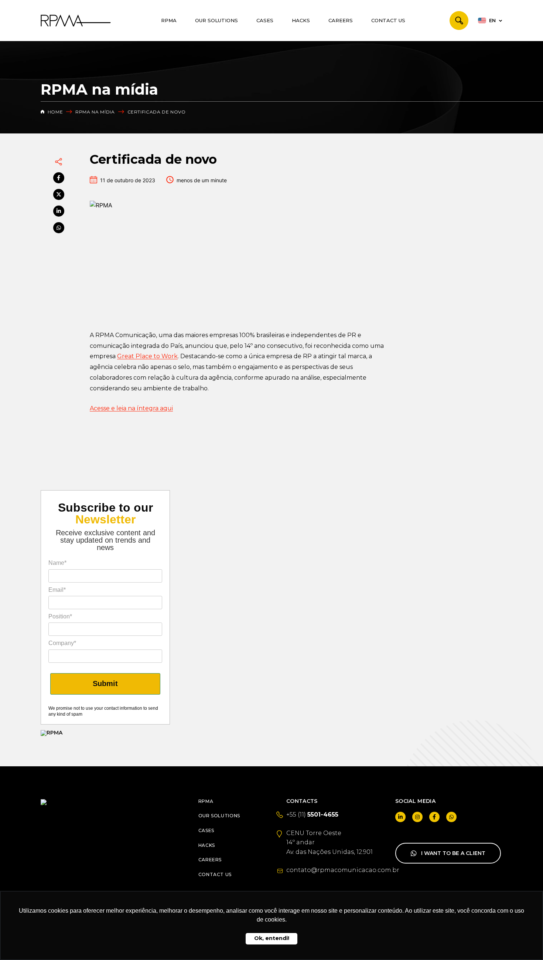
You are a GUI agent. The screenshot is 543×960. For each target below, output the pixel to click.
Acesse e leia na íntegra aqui (131, 408)
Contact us (388, 20)
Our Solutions (216, 20)
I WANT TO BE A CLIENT (453, 853)
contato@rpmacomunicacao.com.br (342, 870)
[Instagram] (417, 817)
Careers (340, 20)
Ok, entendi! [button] (271, 938)
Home (54, 112)
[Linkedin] (58, 211)
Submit (105, 683)
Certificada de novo (156, 112)
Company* (62, 643)
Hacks (301, 20)
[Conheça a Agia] (105, 733)
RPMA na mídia (95, 112)
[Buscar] (459, 20)
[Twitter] (58, 194)
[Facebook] (58, 177)
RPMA (169, 20)
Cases (264, 20)
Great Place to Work (147, 356)
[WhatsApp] (58, 227)
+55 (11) (312, 814)
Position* (60, 616)
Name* (57, 563)
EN (492, 20)
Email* (57, 590)
